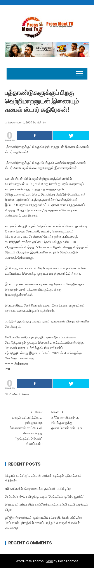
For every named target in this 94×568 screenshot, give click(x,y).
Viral (49, 561)
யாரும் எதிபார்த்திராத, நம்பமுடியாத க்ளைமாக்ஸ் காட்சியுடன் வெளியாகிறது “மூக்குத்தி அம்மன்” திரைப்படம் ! (26, 428)
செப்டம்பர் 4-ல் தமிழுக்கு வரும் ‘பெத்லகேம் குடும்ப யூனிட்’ (44, 496)
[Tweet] (71, 135)
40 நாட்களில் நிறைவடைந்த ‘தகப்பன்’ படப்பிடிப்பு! (38, 488)
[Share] (34, 135)
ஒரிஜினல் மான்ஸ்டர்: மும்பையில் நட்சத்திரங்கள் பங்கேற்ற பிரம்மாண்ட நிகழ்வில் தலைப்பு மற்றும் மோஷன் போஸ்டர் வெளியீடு (43, 522)
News (25, 394)
